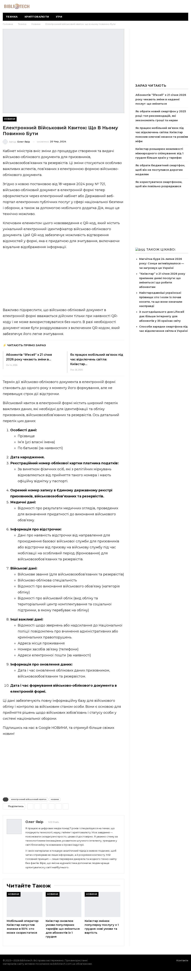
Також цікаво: (161, 249)
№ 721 (99, 184)
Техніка (12, 16)
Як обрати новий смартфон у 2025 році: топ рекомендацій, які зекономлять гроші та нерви (160, 116)
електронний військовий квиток (28, 799)
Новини (9, 119)
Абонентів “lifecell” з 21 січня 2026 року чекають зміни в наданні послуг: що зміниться (160, 99)
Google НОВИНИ (53, 728)
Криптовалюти (37, 16)
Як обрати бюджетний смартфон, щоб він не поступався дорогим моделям (160, 170)
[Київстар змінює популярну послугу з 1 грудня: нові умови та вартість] (102, 904)
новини (55, 799)
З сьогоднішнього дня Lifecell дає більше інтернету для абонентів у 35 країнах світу (161, 316)
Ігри (59, 16)
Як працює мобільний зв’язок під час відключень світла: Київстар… (96, 359)
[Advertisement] (63, 279)
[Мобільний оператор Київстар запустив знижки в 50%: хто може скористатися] (24, 904)
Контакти (182, 960)
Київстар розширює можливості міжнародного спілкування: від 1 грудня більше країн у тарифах (159, 153)
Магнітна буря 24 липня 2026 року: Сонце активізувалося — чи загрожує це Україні (161, 263)
